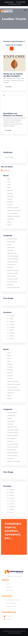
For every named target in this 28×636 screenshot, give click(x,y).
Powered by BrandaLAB (14, 633)
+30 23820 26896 (20, 2)
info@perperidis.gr (8, 2)
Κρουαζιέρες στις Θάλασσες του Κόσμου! (12, 114)
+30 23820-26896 (10, 603)
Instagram (9, 619)
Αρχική (8, 584)
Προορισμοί (9, 587)
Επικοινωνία (9, 590)
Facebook (8, 616)
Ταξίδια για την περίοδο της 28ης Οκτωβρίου (13, 75)
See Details (8, 86)
